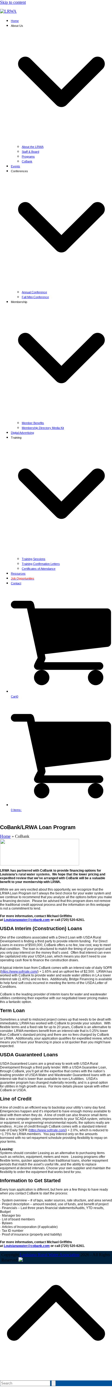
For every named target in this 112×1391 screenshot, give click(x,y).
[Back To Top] (56, 1374)
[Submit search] (53, 1383)
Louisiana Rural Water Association (49, 1254)
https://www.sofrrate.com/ (19, 971)
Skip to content (13, 2)
